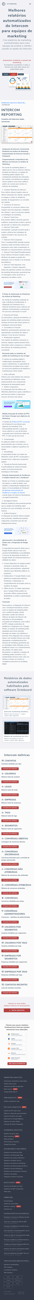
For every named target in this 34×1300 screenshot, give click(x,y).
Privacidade (7, 1291)
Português (8, 1280)
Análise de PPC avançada (21, 422)
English (8, 1276)
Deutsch (8, 1286)
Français (8, 1283)
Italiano (18, 1283)
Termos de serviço (9, 1294)
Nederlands (17, 1280)
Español (18, 1276)
